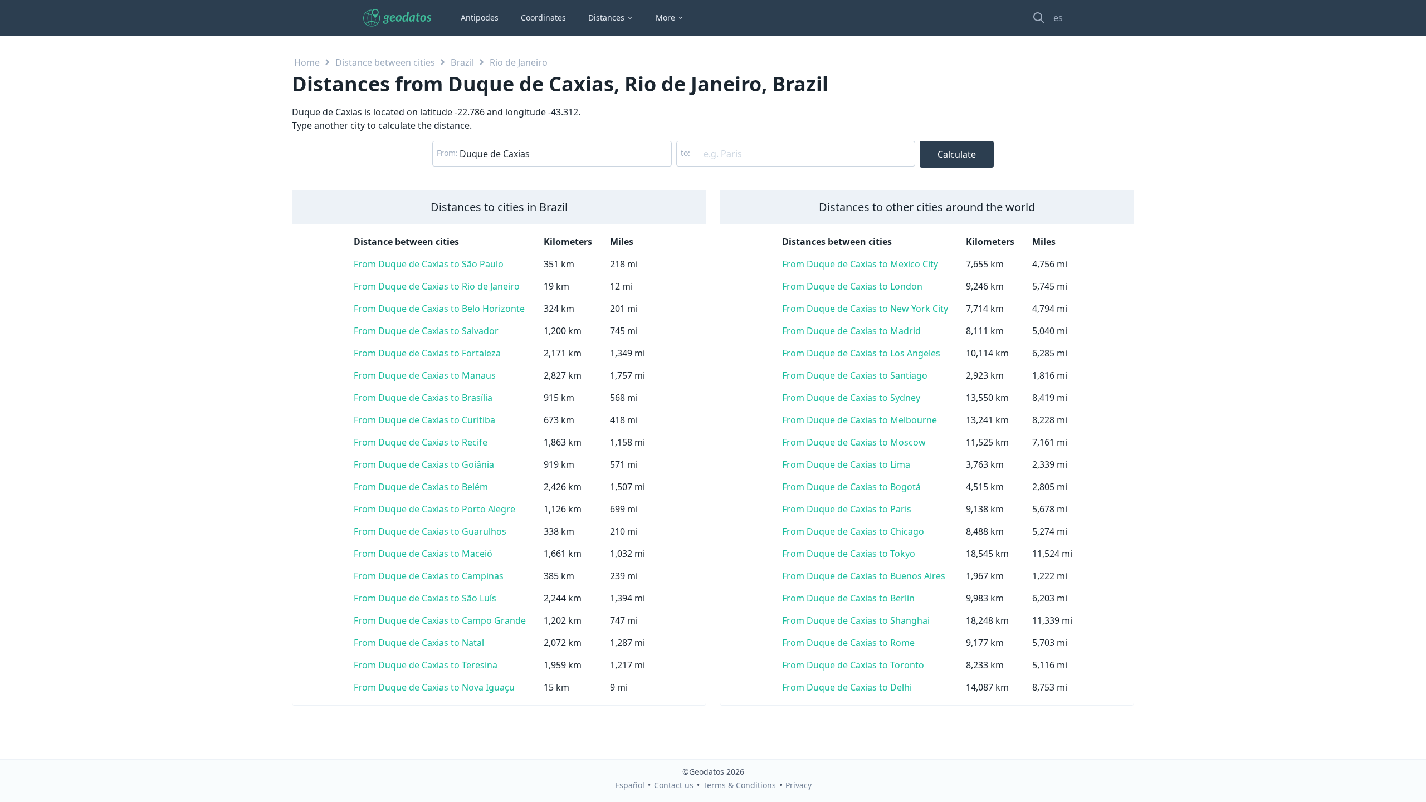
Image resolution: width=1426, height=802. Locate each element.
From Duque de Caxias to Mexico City (860, 264)
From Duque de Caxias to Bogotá (851, 487)
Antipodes (480, 17)
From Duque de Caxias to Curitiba (424, 420)
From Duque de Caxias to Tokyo (848, 553)
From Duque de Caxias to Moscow (854, 442)
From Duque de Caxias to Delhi (847, 687)
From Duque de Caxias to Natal (419, 643)
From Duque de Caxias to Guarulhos (430, 531)
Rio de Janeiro (519, 62)
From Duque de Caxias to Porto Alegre (434, 509)
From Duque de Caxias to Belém (421, 487)
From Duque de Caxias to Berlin (848, 598)
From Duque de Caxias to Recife (420, 442)
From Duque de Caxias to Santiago (854, 375)
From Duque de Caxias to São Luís (425, 598)
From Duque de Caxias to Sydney (851, 398)
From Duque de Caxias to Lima (846, 464)
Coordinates (543, 17)
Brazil (462, 62)
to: (685, 153)
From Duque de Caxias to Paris (846, 509)
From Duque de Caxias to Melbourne (859, 420)
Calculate (956, 154)
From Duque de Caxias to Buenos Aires (863, 576)
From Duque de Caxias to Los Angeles (861, 353)
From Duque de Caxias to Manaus (425, 375)
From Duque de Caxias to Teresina (425, 665)
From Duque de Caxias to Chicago (853, 531)
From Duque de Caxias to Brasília (423, 398)
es (1058, 18)
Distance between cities (385, 62)
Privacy (798, 785)
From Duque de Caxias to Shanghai (856, 620)
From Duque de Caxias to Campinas (429, 576)
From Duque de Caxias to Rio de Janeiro (437, 286)
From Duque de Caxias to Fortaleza (427, 353)
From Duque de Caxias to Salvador (426, 331)
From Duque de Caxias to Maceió (423, 553)
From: (447, 153)
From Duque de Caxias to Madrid (851, 331)
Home (307, 62)
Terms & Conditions (739, 785)
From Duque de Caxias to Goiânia (424, 464)
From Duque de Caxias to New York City (865, 308)
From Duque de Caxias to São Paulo (429, 264)
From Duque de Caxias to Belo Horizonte (439, 308)
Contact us (674, 785)
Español (629, 785)
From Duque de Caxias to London (852, 286)
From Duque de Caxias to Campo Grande (440, 620)
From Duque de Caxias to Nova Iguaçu (434, 687)
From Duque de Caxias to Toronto (853, 665)
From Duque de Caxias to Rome (848, 643)
